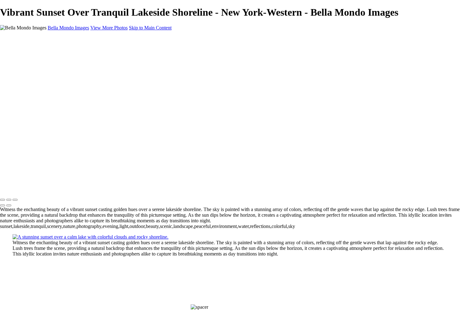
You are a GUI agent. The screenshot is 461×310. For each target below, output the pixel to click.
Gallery (7, 147)
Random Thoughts (31, 71)
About (19, 77)
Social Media (26, 66)
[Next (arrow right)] (8, 205)
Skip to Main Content (150, 27)
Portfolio (21, 54)
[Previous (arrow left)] (2, 205)
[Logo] (23, 38)
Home (19, 49)
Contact (20, 82)
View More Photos (109, 27)
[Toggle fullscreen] (8, 200)
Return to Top (14, 175)
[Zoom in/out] (15, 200)
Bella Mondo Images (68, 27)
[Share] (15, 89)
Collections (24, 60)
